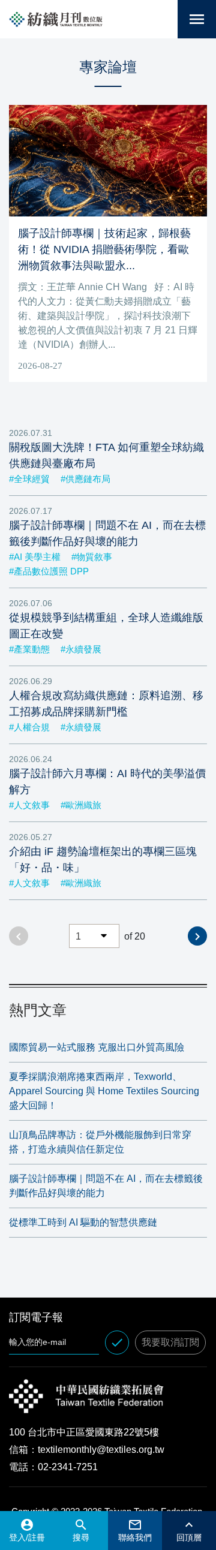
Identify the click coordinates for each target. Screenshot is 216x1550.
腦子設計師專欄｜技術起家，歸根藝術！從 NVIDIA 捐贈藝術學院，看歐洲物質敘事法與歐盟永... (104, 249)
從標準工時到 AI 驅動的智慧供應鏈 (83, 1222)
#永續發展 (81, 649)
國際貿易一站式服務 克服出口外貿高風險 (96, 1047)
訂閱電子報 (36, 1317)
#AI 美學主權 (35, 557)
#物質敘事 (91, 557)
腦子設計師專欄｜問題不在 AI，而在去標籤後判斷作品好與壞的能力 (106, 1185)
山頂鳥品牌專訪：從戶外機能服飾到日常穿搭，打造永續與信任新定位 (100, 1142)
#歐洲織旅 (81, 805)
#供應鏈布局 (85, 479)
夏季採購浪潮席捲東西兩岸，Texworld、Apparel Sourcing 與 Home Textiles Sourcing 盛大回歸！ (104, 1091)
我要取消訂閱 (170, 1342)
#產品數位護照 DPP (49, 571)
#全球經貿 (29, 479)
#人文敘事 (29, 805)
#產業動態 (29, 649)
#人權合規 (29, 727)
